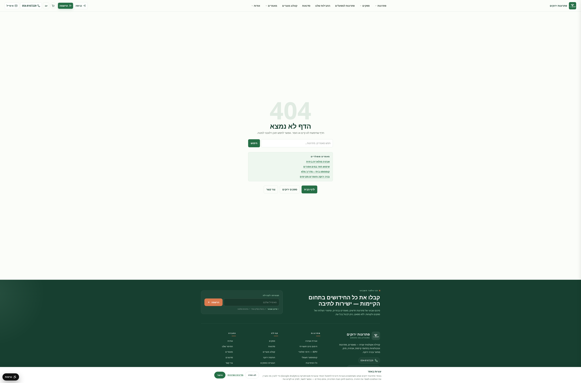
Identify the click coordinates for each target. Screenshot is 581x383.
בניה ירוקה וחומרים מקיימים (315, 176)
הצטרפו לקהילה (271, 295)
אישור (220, 375)
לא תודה (252, 375)
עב (46, 5)
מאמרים (272, 5)
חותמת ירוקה (269, 357)
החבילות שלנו (322, 5)
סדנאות (306, 5)
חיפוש (254, 143)
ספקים (366, 5)
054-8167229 (367, 360)
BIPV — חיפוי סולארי (307, 351)
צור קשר (270, 189)
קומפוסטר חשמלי (309, 357)
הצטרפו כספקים (267, 362)
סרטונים (229, 357)
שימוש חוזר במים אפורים (316, 166)
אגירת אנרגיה (311, 340)
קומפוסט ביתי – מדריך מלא (315, 171)
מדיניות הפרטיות (235, 374)
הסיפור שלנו (227, 346)
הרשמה (215, 302)
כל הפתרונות (311, 362)
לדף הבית (309, 189)
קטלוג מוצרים (289, 5)
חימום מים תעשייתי (308, 346)
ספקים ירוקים (289, 189)
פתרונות (381, 5)
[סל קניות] (53, 5)
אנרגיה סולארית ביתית (318, 161)
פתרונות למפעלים (345, 5)
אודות (257, 5)
